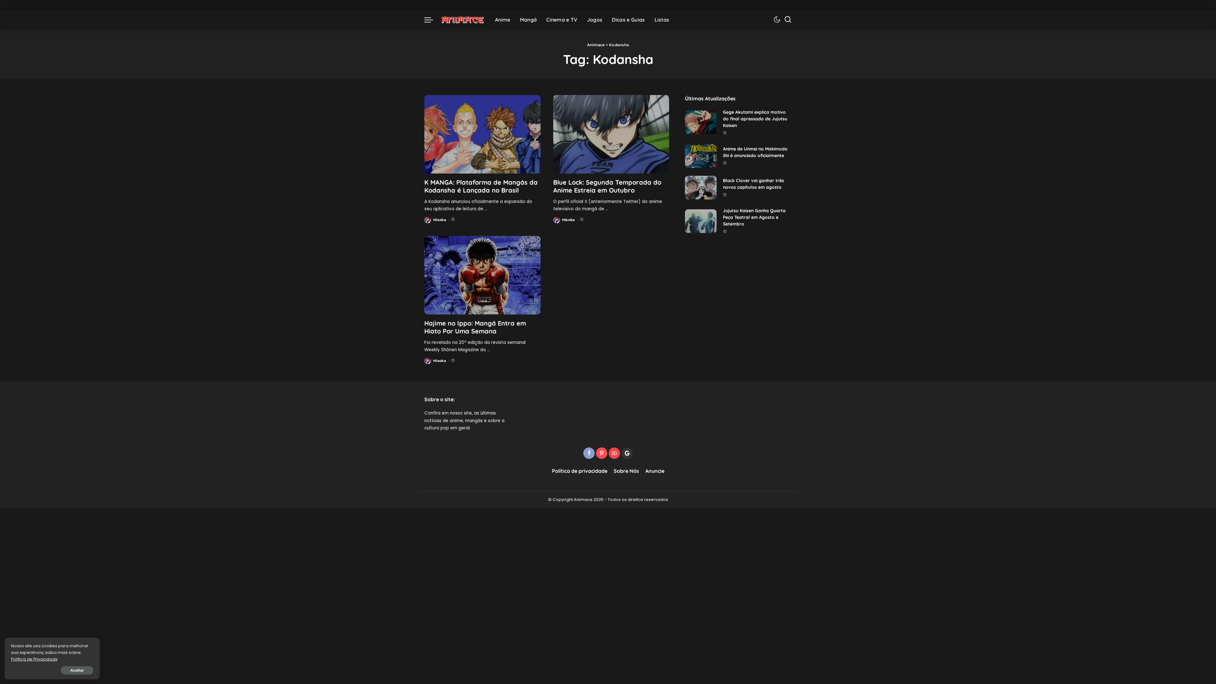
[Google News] (627, 453)
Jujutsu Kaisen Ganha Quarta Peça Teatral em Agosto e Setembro (754, 217)
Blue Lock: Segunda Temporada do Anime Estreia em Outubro (607, 186)
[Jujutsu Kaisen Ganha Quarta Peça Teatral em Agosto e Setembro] (701, 221)
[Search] (788, 19)
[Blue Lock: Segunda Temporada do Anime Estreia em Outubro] (611, 134)
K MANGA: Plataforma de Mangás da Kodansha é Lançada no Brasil (481, 186)
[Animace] (462, 20)
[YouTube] (614, 453)
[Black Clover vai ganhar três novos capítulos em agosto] (701, 188)
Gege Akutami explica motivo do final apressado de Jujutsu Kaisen (755, 118)
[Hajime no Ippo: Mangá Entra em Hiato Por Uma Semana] (482, 275)
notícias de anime (443, 421)
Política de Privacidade (34, 659)
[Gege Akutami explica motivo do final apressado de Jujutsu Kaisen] (701, 122)
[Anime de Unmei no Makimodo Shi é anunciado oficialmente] (701, 156)
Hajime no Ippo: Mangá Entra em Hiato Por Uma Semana (475, 327)
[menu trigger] (432, 19)
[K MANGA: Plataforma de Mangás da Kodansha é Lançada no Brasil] (482, 134)
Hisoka (439, 220)
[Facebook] (589, 453)
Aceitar (77, 670)
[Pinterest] (601, 453)
